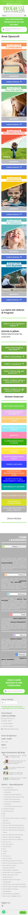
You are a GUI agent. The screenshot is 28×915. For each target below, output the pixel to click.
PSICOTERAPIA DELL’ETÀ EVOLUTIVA (14, 797)
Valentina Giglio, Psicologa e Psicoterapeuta (15, 886)
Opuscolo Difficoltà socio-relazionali (13, 839)
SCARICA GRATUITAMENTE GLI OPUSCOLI (13, 29)
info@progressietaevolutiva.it (11, 729)
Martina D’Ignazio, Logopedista (11, 893)
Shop (4, 849)
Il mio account (7, 856)
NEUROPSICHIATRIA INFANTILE (12, 794)
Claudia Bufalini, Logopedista (10, 870)
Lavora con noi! (7, 842)
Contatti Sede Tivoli (19, 1)
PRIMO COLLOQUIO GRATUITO (15, 691)
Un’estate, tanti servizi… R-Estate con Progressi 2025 (18, 778)
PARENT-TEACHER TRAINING (12, 799)
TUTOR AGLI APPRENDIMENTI (12, 802)
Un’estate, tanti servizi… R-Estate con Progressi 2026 (18, 756)
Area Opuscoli (7, 823)
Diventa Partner (7, 846)
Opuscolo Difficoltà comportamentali (13, 835)
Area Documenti (7, 858)
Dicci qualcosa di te (8, 844)
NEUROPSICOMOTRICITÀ (11, 790)
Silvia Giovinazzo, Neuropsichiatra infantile (14, 884)
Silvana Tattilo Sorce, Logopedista (12, 872)
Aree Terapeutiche (8, 787)
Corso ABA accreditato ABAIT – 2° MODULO (17, 768)
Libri (4, 816)
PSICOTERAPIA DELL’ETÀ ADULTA (13, 806)
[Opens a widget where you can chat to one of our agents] (23, 912)
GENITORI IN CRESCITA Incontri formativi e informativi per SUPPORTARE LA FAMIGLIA (14, 762)
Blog (4, 813)
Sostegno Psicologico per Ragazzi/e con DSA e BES (16, 773)
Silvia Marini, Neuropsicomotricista (12, 860)
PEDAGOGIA (7, 804)
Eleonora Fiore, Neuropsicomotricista (13, 863)
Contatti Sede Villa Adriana (8, 1)
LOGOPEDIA (7, 792)
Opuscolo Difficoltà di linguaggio (11, 837)
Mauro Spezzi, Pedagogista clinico (12, 896)
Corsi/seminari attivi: (8, 811)
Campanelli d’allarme (8, 809)
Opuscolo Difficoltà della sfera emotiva (13, 827)
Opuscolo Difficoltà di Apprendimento (13, 825)
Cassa (4, 853)
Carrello (5, 851)
